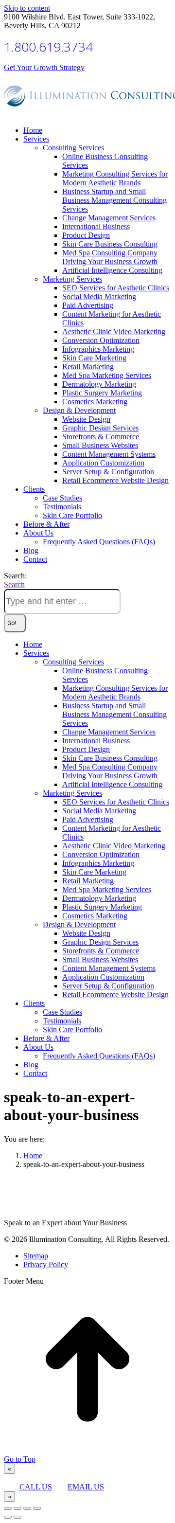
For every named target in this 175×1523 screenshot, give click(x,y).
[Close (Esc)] (8, 1508)
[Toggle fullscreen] (27, 1508)
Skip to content (27, 8)
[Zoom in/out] (37, 1508)
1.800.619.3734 (48, 46)
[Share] (17, 1508)
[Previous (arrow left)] (8, 1517)
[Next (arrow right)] (17, 1517)
